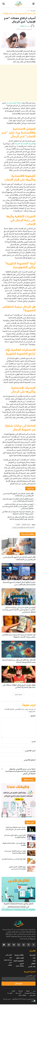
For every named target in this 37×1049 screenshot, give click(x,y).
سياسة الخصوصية (30, 993)
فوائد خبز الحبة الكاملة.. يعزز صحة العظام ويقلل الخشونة (15, 852)
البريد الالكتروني (30, 976)
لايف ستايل (20, 958)
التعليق (32, 716)
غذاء (34, 961)
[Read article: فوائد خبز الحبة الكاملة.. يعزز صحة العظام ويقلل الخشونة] (31, 853)
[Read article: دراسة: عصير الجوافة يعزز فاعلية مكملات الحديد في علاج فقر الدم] (31, 829)
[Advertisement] (18, 83)
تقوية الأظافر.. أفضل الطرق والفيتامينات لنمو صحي (17, 868)
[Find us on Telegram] (4, 945)
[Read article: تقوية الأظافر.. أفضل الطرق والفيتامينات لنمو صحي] (31, 869)
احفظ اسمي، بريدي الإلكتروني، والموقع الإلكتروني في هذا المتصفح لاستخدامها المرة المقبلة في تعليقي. (20, 771)
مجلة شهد (15, 999)
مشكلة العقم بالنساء (14, 103)
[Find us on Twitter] (29, 945)
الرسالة (20, 991)
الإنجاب (18, 524)
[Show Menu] (33, 3)
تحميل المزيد (18, 694)
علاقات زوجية (19, 955)
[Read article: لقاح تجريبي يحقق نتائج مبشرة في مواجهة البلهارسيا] (31, 837)
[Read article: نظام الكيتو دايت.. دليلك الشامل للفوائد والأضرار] (31, 845)
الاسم (32, 741)
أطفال (33, 964)
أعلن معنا (18, 993)
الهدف (13, 991)
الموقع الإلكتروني (29, 760)
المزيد (22, 964)
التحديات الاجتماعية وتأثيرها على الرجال (23, 527)
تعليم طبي (9, 955)
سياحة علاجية (8, 960)
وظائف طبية (20, 966)
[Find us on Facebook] (33, 945)
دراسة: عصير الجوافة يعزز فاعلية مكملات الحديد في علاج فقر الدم (16, 828)
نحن (34, 991)
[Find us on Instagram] (19, 945)
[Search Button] (4, 3)
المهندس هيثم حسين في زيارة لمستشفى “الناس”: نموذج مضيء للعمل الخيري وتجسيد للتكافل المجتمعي (18, 506)
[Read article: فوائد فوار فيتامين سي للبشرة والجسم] (31, 861)
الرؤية (27, 991)
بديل (10, 957)
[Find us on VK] (14, 945)
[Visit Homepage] (18, 3)
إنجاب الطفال (25, 524)
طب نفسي (31, 966)
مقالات (10, 965)
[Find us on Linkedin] (24, 945)
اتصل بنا (10, 993)
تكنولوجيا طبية (19, 961)
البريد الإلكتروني (29, 751)
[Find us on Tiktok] (9, 945)
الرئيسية (33, 10)
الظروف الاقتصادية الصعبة (25, 144)
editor (22, 26)
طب (34, 958)
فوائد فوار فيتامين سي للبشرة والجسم (14, 859)
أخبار (28, 10)
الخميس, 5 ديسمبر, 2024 (24, 29)
